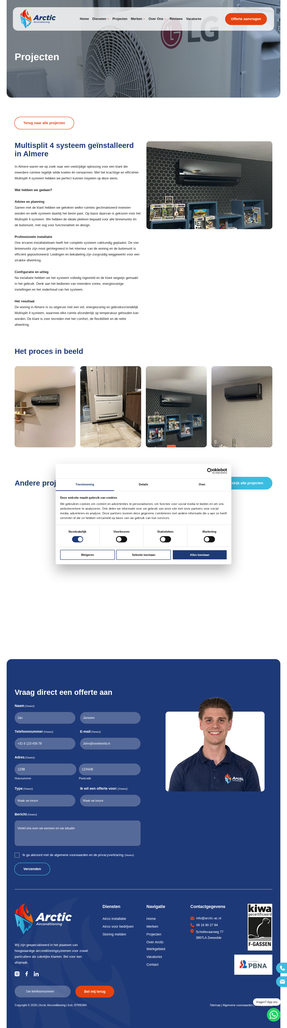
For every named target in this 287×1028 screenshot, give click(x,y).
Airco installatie (114, 919)
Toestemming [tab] (85, 484)
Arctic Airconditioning (52, 1005)
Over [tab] (202, 484)
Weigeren (87, 554)
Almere (23, 166)
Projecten (153, 934)
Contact (152, 965)
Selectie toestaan (143, 554)
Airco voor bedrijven (118, 926)
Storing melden (114, 934)
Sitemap (215, 1005)
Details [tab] (143, 484)
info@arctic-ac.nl (208, 918)
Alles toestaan (199, 554)
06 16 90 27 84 (207, 925)
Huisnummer (23, 778)
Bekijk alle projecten (246, 483)
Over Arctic (155, 942)
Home (151, 919)
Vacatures (154, 957)
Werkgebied (155, 949)
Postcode (85, 778)
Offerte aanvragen (246, 19)
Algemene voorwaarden (238, 1005)
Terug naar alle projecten (44, 123)
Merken (152, 926)
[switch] (121, 539)
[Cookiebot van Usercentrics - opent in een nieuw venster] (210, 471)
